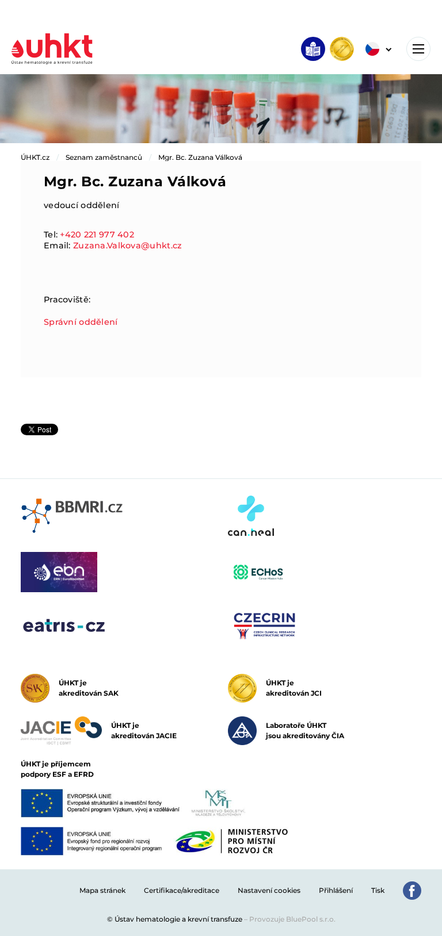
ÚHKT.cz (35, 157)
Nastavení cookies (269, 890)
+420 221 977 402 (97, 234)
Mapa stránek (102, 890)
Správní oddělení (81, 322)
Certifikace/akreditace (181, 890)
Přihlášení (336, 890)
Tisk (377, 890)
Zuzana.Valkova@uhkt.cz (127, 245)
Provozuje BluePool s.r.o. (292, 919)
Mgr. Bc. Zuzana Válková (200, 157)
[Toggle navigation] (418, 49)
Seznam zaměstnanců (104, 157)
